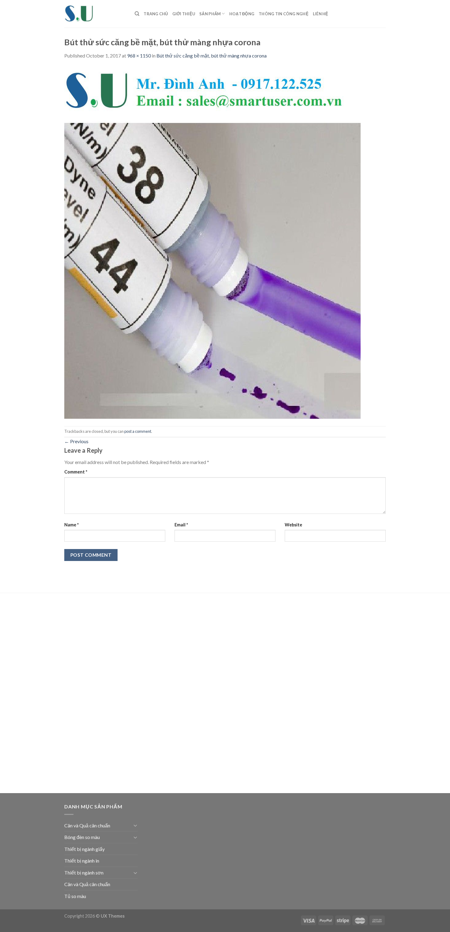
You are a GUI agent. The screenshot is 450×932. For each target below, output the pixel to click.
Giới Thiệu (183, 13)
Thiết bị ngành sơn (83, 872)
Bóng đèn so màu (82, 837)
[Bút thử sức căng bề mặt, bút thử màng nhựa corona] (212, 242)
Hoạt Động (241, 13)
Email (181, 524)
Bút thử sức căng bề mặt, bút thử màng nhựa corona (211, 55)
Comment (75, 471)
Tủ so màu (75, 896)
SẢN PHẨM (210, 13)
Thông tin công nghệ (284, 13)
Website (293, 524)
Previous (76, 441)
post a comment (137, 431)
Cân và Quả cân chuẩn (87, 825)
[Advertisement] (101, 694)
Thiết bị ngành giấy (84, 849)
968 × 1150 (139, 55)
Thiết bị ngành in (81, 860)
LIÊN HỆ (320, 13)
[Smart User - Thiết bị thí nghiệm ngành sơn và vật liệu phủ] (95, 14)
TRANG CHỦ (156, 13)
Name (71, 524)
